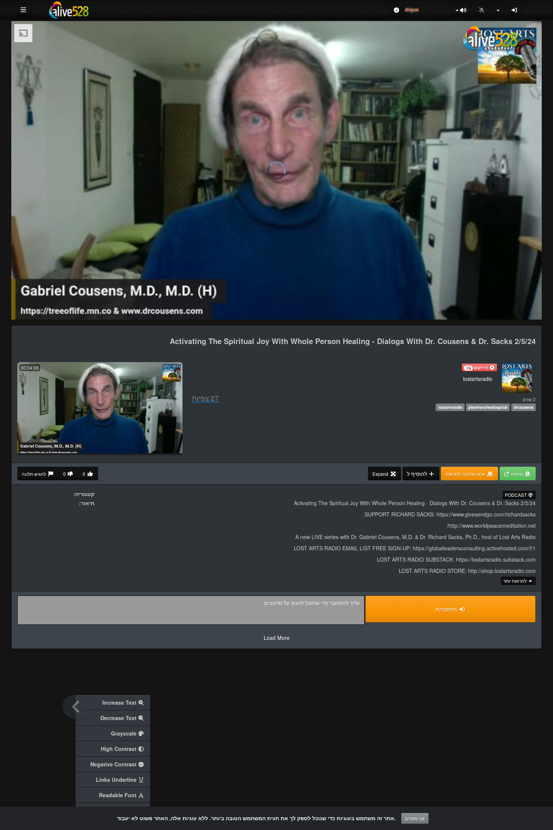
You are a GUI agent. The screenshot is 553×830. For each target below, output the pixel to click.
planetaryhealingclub (487, 407)
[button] (479, 367)
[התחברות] (514, 9)
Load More (277, 637)
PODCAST (516, 495)
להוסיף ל (417, 473)
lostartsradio (477, 378)
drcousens (523, 407)
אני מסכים (415, 818)
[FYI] (461, 10)
